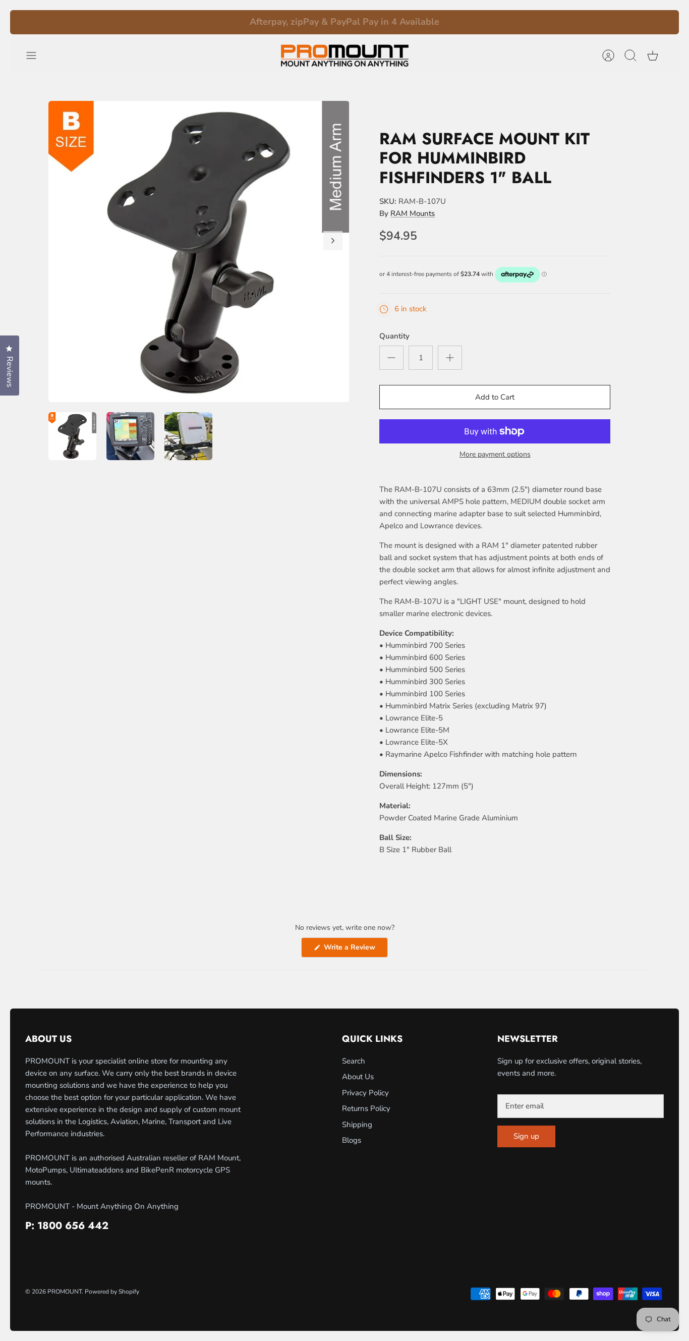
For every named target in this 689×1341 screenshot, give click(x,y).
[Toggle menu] (36, 55)
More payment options (495, 455)
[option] (199, 251)
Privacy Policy (365, 1093)
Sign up (526, 1136)
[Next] (496, 22)
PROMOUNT (64, 1292)
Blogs (351, 1140)
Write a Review (355, 950)
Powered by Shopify (112, 1292)
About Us (358, 1077)
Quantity (394, 336)
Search (353, 1061)
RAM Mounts (412, 213)
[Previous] (192, 22)
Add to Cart (494, 397)
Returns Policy (366, 1108)
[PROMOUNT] (344, 55)
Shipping (357, 1125)
